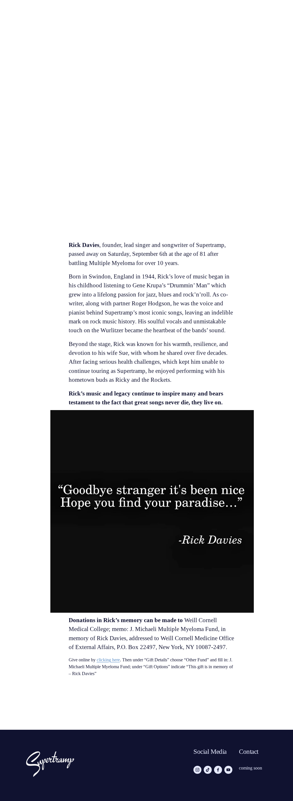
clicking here (108, 659)
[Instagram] (197, 770)
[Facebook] (218, 770)
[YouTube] (228, 770)
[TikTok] (208, 770)
